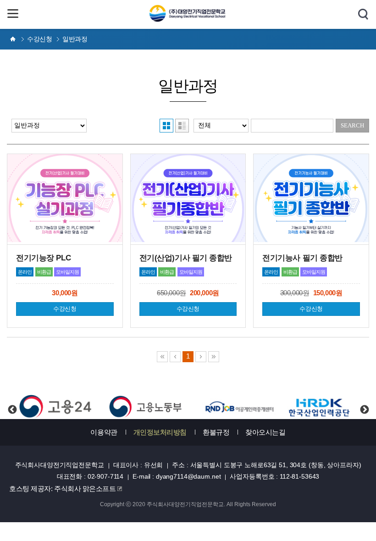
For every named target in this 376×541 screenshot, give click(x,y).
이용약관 (103, 432)
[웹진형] (182, 125)
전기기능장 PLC (43, 258)
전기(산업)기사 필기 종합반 (185, 258)
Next (364, 402)
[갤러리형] (166, 125)
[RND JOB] (239, 406)
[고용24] (56, 406)
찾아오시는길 (265, 432)
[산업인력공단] (320, 406)
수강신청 (64, 308)
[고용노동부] (147, 406)
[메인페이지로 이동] (188, 19)
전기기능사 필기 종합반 (302, 258)
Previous (12, 402)
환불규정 (216, 432)
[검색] (363, 14)
